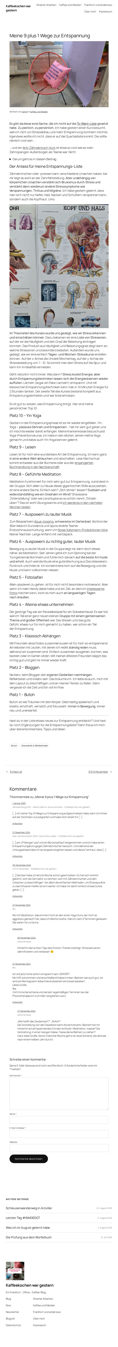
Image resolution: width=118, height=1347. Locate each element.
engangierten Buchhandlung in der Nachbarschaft (51, 465)
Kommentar (16, 1075)
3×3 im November (98, 771)
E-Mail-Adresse (18, 1127)
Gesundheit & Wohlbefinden (34, 745)
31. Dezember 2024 (21, 832)
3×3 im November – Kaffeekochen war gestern (34, 868)
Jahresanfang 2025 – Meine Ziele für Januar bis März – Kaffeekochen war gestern (51, 807)
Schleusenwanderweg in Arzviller (29, 1208)
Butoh (14, 745)
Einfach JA (16, 771)
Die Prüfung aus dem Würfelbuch (29, 1237)
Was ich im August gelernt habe (28, 1227)
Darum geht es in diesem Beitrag (34, 159)
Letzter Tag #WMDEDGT (23, 1218)
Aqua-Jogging (44, 521)
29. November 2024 (21, 865)
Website (13, 1142)
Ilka (14, 908)
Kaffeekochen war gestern (29, 1285)
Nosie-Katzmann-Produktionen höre (83, 530)
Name (13, 1113)
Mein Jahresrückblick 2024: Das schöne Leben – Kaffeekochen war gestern (48, 836)
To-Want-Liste (87, 124)
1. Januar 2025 (19, 803)
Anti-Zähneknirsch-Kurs (39, 148)
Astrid (24, 111)
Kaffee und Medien (39, 111)
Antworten (17, 823)
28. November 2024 (26, 937)
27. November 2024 (21, 905)
